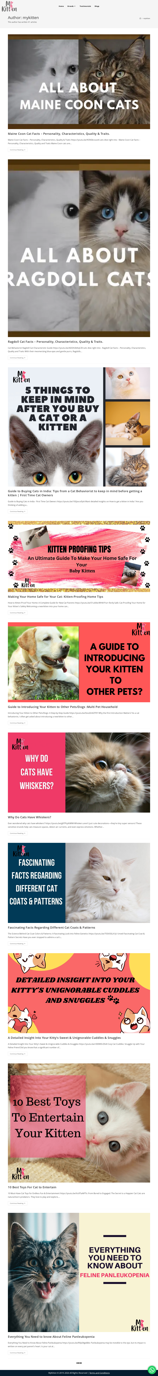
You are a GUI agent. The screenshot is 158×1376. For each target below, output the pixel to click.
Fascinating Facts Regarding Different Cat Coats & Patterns (51, 927)
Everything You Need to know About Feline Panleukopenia (51, 1337)
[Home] (140, 18)
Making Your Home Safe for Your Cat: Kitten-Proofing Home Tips (55, 597)
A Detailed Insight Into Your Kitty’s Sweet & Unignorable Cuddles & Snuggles (64, 1038)
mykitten (146, 18)
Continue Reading (18, 149)
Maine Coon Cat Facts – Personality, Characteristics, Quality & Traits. (59, 134)
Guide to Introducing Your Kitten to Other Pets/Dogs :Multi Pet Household (63, 707)
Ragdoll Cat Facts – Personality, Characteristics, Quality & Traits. (55, 342)
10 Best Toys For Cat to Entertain (32, 1187)
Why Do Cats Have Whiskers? (29, 817)
